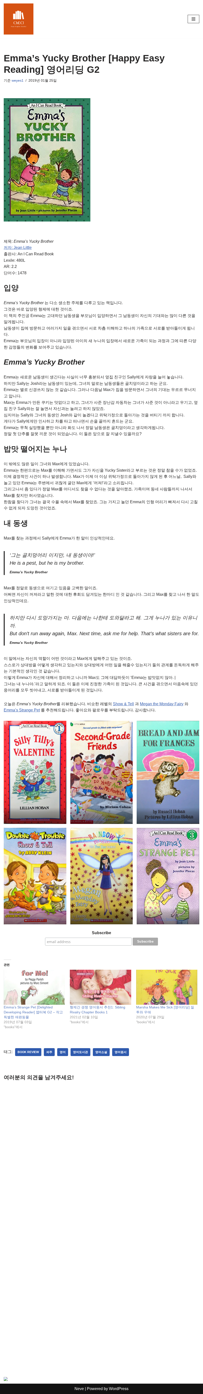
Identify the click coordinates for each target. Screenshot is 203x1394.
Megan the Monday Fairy (161, 704)
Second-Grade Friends (101, 819)
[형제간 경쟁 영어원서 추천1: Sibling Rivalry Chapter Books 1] (100, 987)
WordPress (118, 1389)
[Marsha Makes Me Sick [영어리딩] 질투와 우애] (166, 987)
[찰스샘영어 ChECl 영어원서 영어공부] (18, 19)
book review (28, 1052)
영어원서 (121, 1052)
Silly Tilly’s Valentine (35, 819)
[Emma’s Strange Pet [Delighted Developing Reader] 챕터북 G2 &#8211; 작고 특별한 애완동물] (34, 987)
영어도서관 (80, 1052)
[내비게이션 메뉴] (193, 19)
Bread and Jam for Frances (168, 819)
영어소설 (101, 1052)
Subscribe (101, 933)
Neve (79, 1389)
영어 (63, 1052)
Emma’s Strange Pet (22, 710)
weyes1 (18, 80)
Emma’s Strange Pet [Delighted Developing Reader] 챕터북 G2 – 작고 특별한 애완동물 (33, 1012)
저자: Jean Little (18, 247)
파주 (49, 1052)
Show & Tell (123, 704)
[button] (35, 772)
